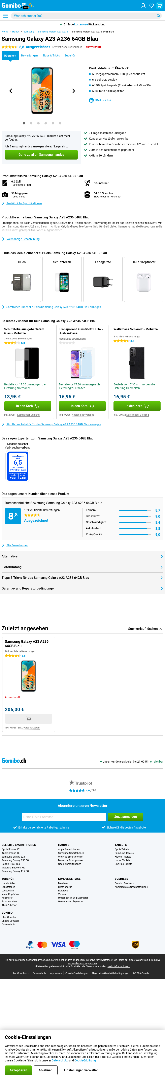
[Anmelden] (143, 5)
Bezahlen (63, 883)
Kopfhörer (7, 897)
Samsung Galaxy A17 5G (15, 871)
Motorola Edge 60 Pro (13, 867)
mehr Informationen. (119, 966)
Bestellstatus (65, 887)
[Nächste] (73, 91)
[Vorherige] (11, 91)
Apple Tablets (122, 849)
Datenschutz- (60, 1060)
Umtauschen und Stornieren (73, 897)
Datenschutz (8, 924)
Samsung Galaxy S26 (13, 856)
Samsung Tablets (124, 853)
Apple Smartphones (69, 849)
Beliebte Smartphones (19, 844)
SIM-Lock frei (103, 100)
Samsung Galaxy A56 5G (15, 860)
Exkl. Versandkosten (29, 727)
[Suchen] (158, 16)
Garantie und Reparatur (71, 901)
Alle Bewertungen (17, 545)
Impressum (56, 973)
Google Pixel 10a (11, 864)
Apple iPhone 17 (11, 849)
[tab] (24, 123)
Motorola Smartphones (70, 860)
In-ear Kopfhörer (10, 894)
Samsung (29, 31)
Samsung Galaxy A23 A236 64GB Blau (93, 31)
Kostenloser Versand (28, 414)
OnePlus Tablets (123, 864)
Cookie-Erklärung (85, 1060)
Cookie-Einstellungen (76, 973)
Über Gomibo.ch (20, 973)
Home (5, 31)
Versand (62, 894)
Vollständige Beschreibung (23, 239)
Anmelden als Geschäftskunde (131, 887)
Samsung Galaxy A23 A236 (53, 31)
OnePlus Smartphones (70, 856)
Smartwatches (9, 901)
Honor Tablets (122, 860)
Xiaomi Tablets (123, 856)
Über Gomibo (9, 917)
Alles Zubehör (9, 905)
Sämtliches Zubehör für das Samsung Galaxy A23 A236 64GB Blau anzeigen (53, 307)
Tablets (121, 844)
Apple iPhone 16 (11, 853)
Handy (16, 31)
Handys (63, 844)
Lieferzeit (63, 890)
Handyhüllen (8, 883)
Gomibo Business (124, 883)
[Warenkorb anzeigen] (159, 5)
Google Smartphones (69, 864)
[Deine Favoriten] (151, 5)
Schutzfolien (8, 887)
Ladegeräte (8, 890)
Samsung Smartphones (71, 853)
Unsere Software (10, 920)
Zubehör (8, 878)
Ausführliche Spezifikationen (24, 203)
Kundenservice (69, 878)
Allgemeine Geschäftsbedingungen (110, 973)
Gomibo (7, 912)
